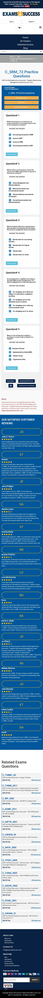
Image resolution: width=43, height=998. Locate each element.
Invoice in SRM (18, 142)
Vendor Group (18, 356)
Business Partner (18, 348)
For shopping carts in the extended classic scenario (19, 301)
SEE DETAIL (6, 780)
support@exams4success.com (12, 410)
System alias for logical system (19, 246)
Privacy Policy (9, 963)
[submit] (41, 51)
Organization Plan (19, 359)
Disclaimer (8, 959)
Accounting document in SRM (22, 135)
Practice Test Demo (21, 107)
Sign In (11, 22)
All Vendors (25, 41)
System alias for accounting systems (20, 240)
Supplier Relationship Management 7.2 (23, 59)
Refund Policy (9, 943)
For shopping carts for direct (23, 311)
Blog (25, 48)
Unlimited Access (25, 44)
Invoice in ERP (17, 138)
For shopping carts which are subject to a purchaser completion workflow (21, 294)
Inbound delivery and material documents (21, 195)
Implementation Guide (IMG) (22, 352)
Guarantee (8, 940)
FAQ (5, 957)
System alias (17, 251)
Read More (10, 381)
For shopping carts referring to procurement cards (21, 306)
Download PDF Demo (26, 381)
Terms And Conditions (11, 965)
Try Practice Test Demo (26, 385)
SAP (18, 57)
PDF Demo (21, 102)
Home (25, 37)
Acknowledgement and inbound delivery (19, 184)
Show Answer (11, 154)
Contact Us (8, 961)
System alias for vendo (21, 254)
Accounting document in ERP (23, 145)
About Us (7, 938)
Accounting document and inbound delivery (20, 201)
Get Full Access (21, 98)
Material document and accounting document (19, 190)
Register (31, 22)
